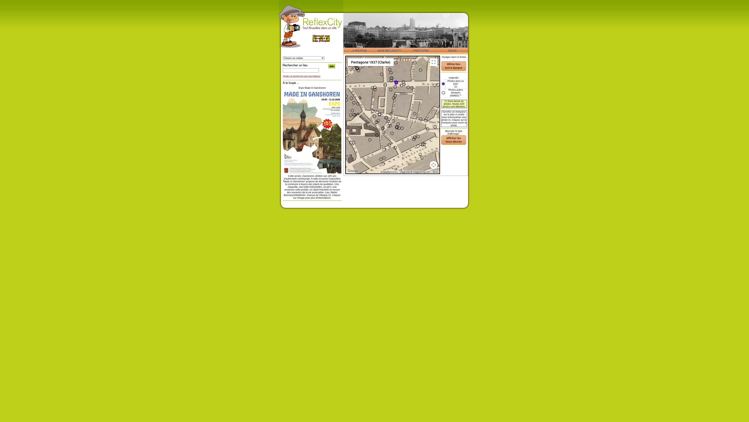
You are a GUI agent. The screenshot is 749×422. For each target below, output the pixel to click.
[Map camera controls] (434, 165)
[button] (396, 82)
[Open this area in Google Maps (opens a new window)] (353, 170)
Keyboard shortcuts (389, 172)
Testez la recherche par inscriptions (301, 76)
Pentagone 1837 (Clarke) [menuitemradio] (370, 62)
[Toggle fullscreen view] (434, 62)
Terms (435, 172)
